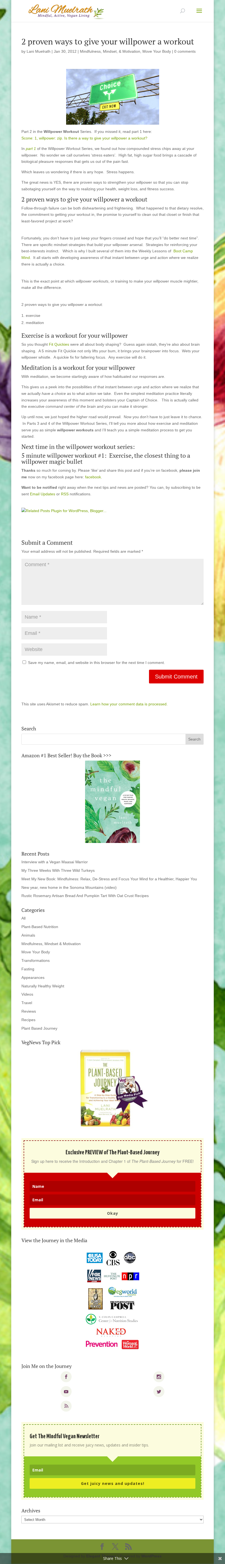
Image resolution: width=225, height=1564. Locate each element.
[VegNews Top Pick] (112, 1089)
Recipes (28, 1020)
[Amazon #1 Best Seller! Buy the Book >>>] (112, 802)
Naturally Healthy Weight (42, 986)
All (23, 918)
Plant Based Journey (39, 1028)
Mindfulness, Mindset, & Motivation (110, 51)
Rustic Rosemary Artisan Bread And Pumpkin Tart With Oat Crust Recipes (85, 895)
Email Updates (42, 494)
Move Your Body (156, 51)
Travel (26, 1003)
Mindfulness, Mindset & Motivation (51, 944)
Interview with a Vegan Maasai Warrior (54, 862)
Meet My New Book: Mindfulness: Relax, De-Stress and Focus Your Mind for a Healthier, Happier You (109, 879)
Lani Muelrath (38, 51)
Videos (27, 994)
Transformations (35, 960)
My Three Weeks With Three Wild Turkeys (58, 870)
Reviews (28, 1011)
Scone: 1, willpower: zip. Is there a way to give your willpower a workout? (84, 138)
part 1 (31, 148)
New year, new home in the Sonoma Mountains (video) (69, 887)
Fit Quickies (59, 344)
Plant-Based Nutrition (39, 927)
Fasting (27, 969)
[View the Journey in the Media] (112, 1300)
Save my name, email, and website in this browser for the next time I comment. (96, 662)
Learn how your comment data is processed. (129, 704)
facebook (93, 477)
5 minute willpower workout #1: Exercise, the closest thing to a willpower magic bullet (105, 458)
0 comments (185, 51)
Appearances (32, 977)
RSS (65, 494)
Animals (28, 935)
